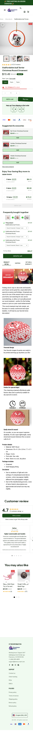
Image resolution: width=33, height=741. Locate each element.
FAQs (10, 680)
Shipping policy (13, 699)
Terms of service (14, 696)
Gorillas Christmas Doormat (18, 143)
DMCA (10, 683)
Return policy (12, 702)
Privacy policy (12, 692)
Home (1, 19)
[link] (5, 5)
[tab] (12, 555)
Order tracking (13, 676)
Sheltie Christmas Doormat (18, 156)
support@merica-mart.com (17, 661)
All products (8, 19)
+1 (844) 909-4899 (14, 659)
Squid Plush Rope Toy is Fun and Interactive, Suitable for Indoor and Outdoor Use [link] (19, 6)
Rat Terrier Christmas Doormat (19, 131)
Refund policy (12, 706)
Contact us (12, 673)
